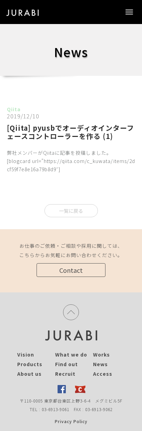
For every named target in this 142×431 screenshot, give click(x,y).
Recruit (65, 373)
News (100, 364)
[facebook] (61, 389)
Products (29, 364)
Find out (66, 364)
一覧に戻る (71, 210)
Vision (25, 354)
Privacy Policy (71, 421)
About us (29, 373)
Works (101, 354)
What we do (71, 354)
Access (102, 373)
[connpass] (80, 389)
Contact (71, 270)
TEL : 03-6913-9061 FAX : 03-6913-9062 (71, 409)
